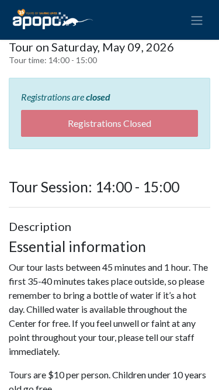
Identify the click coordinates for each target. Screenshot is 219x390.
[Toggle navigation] (196, 20)
